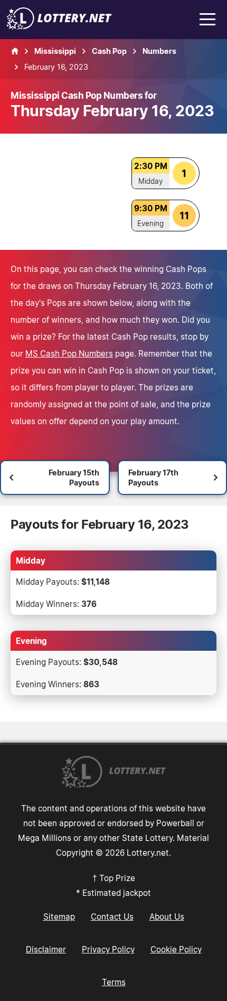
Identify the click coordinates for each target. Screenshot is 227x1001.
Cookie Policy (176, 949)
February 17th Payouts (153, 477)
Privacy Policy (108, 949)
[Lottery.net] (59, 26)
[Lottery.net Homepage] (14, 51)
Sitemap (59, 916)
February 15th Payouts (74, 477)
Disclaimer (46, 949)
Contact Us (112, 916)
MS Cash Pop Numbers (69, 353)
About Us (166, 916)
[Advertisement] (65, 191)
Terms (114, 982)
